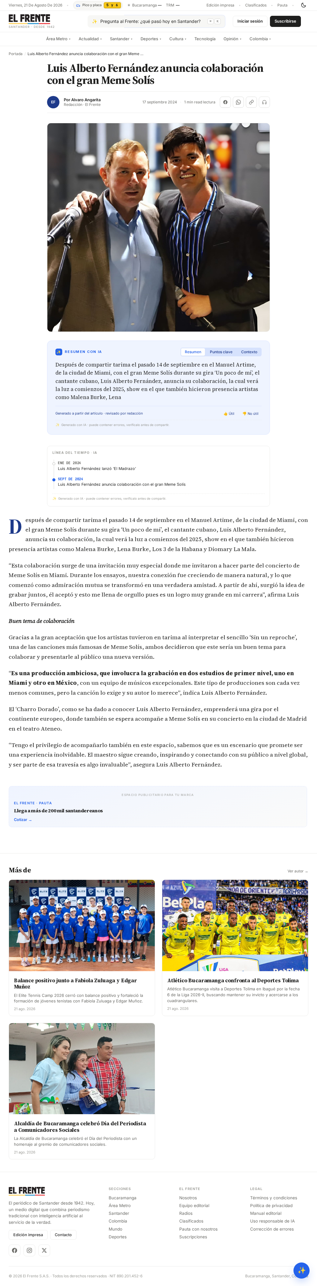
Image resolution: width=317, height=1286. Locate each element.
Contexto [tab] (249, 352)
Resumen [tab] (193, 352)
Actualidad (90, 38)
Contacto (63, 1234)
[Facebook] (14, 1250)
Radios (186, 1213)
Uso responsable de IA (272, 1221)
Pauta (282, 5)
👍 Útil (229, 413)
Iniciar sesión (250, 21)
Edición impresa (220, 5)
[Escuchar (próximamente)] (264, 102)
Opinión (232, 38)
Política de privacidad (271, 1205)
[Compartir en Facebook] (225, 102)
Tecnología (204, 38)
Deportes (151, 38)
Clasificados (256, 5)
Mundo (115, 1229)
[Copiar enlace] (251, 102)
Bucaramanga (123, 1197)
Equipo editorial (194, 1205)
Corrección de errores (272, 1229)
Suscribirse (285, 21)
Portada (16, 54)
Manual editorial (265, 1213)
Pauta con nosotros (198, 1229)
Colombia (260, 38)
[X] (44, 1250)
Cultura (177, 38)
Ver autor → (298, 871)
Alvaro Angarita (86, 100)
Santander (121, 38)
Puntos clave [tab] (221, 352)
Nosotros (188, 1197)
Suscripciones (193, 1236)
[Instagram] (29, 1250)
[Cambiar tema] (303, 5)
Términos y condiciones (273, 1197)
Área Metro (58, 38)
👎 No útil (250, 413)
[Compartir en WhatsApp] (238, 102)
